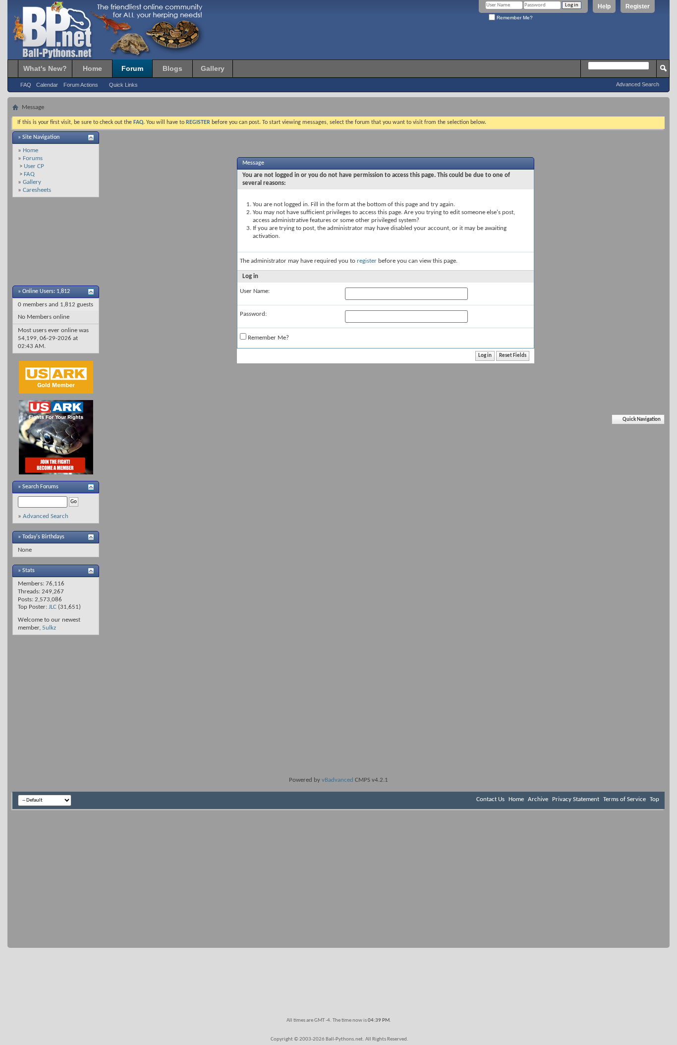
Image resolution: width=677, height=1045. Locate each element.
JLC (52, 607)
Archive (538, 799)
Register (637, 6)
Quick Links (123, 85)
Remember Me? (514, 17)
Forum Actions (80, 85)
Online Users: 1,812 (46, 291)
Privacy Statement (575, 799)
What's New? (45, 68)
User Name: (255, 291)
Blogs (172, 68)
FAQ (25, 85)
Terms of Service (624, 799)
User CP (34, 166)
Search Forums (40, 487)
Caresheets (37, 190)
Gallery (213, 68)
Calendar (47, 85)
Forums (33, 158)
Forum (132, 68)
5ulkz (49, 628)
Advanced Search (637, 84)
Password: (253, 314)
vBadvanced (337, 780)
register (367, 261)
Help (604, 6)
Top (654, 799)
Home (92, 68)
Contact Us (490, 799)
